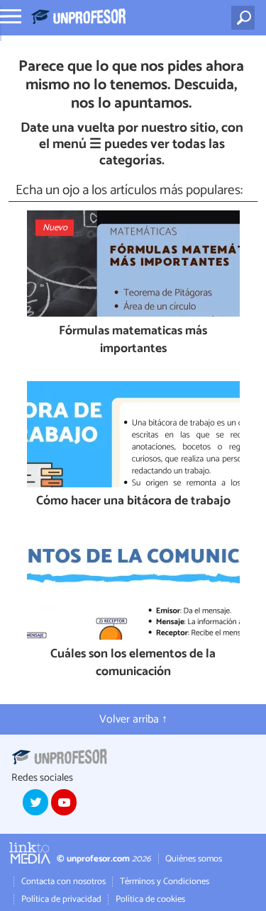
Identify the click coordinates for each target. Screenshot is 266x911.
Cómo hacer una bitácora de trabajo (133, 502)
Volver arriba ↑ (133, 719)
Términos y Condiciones (164, 881)
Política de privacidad (61, 899)
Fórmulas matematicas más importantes (133, 340)
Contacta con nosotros (63, 881)
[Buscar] (246, 18)
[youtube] (64, 802)
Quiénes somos (193, 859)
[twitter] (35, 802)
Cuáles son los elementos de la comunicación (133, 663)
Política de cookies (150, 899)
